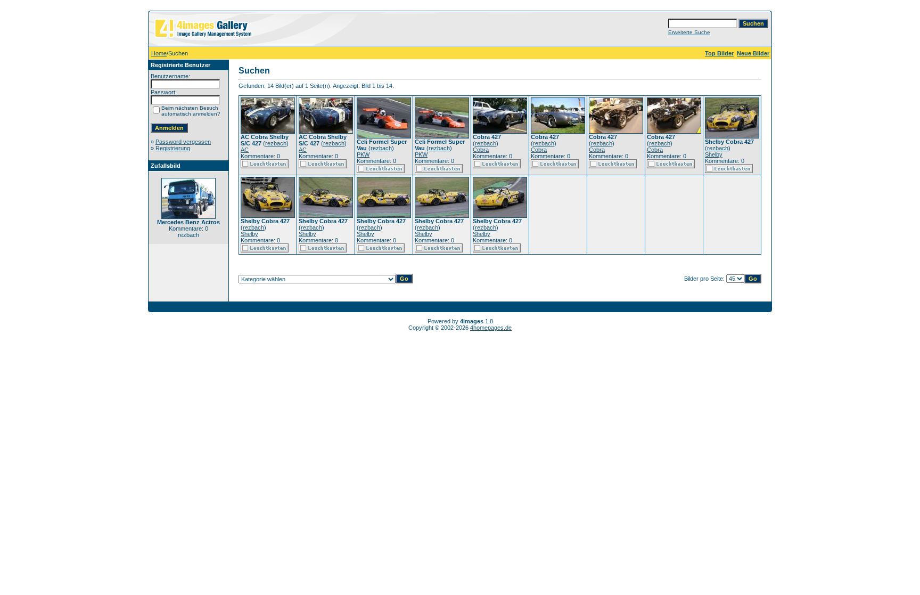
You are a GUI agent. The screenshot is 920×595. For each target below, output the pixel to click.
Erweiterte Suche (689, 32)
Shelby (713, 154)
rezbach (275, 143)
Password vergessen (183, 141)
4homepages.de (491, 327)
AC (245, 149)
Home (159, 53)
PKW (363, 154)
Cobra (481, 149)
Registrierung (172, 148)
